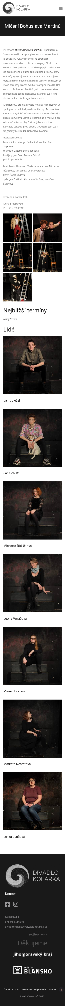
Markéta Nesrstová (17, 764)
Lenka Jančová (14, 837)
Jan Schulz (11, 473)
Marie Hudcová (14, 691)
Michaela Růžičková (17, 546)
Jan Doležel (11, 400)
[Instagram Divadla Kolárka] (16, 904)
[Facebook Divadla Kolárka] (8, 904)
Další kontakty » (38, 934)
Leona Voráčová (15, 619)
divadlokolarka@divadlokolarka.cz (26, 926)
